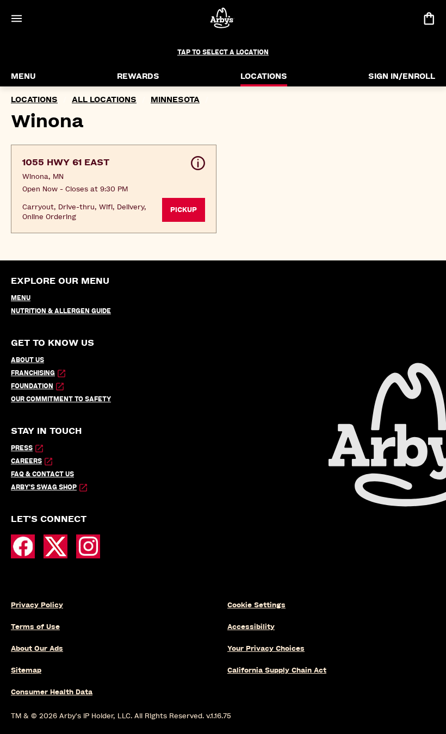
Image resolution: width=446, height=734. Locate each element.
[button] (113, 189)
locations (34, 99)
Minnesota (175, 99)
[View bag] (428, 18)
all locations (104, 99)
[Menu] (16, 18)
